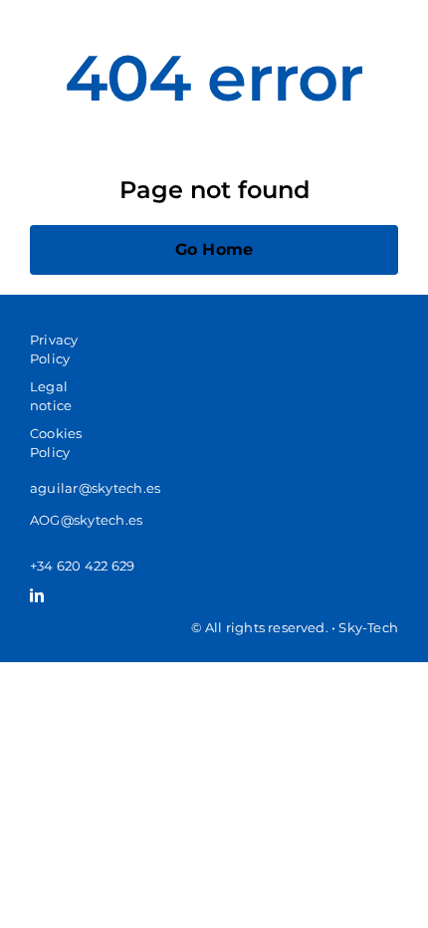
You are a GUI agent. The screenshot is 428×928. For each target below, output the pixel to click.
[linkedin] (37, 595)
